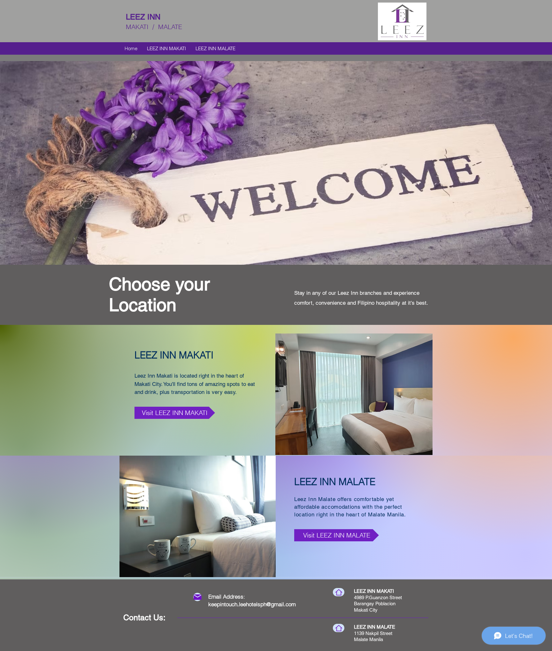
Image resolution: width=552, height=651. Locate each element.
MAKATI (155, 27)
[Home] (338, 592)
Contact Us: (144, 617)
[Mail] (197, 597)
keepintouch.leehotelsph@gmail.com (252, 604)
